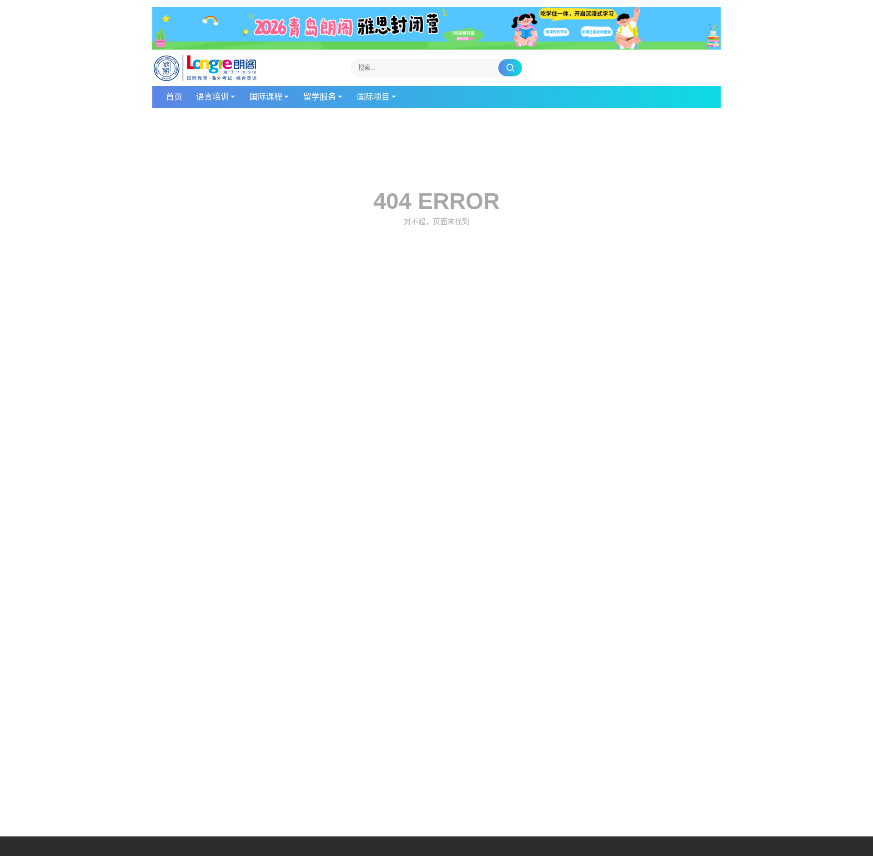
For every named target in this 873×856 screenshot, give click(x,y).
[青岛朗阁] (205, 67)
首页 (174, 96)
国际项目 (373, 96)
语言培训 (212, 96)
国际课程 (266, 96)
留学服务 (319, 96)
